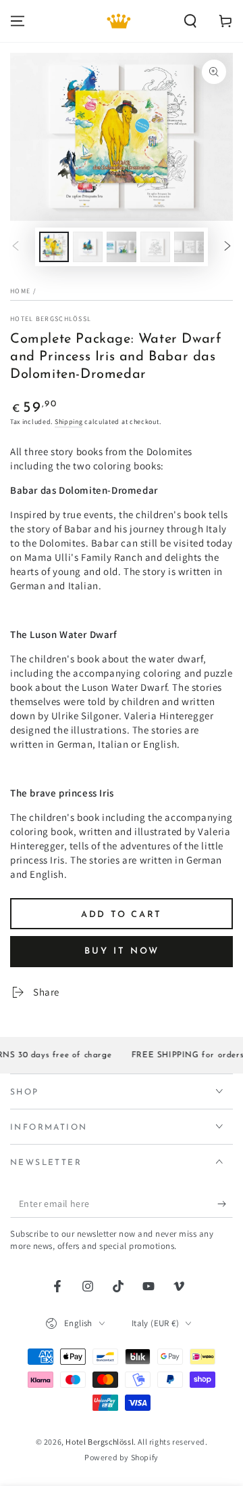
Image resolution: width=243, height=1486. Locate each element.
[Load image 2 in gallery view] (88, 247)
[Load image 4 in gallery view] (155, 247)
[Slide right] (227, 246)
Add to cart (121, 914)
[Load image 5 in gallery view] (189, 247)
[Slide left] (15, 246)
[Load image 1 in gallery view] (54, 247)
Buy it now (121, 951)
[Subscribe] (225, 1204)
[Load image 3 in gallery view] (121, 247)
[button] (190, 21)
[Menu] (17, 21)
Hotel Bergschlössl (50, 318)
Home (20, 290)
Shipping (69, 421)
